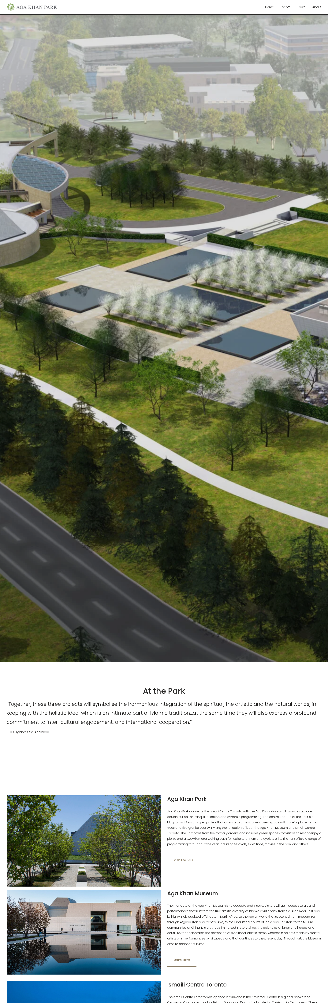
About (316, 7)
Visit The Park (183, 860)
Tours (301, 7)
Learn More (182, 960)
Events (285, 7)
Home (269, 7)
